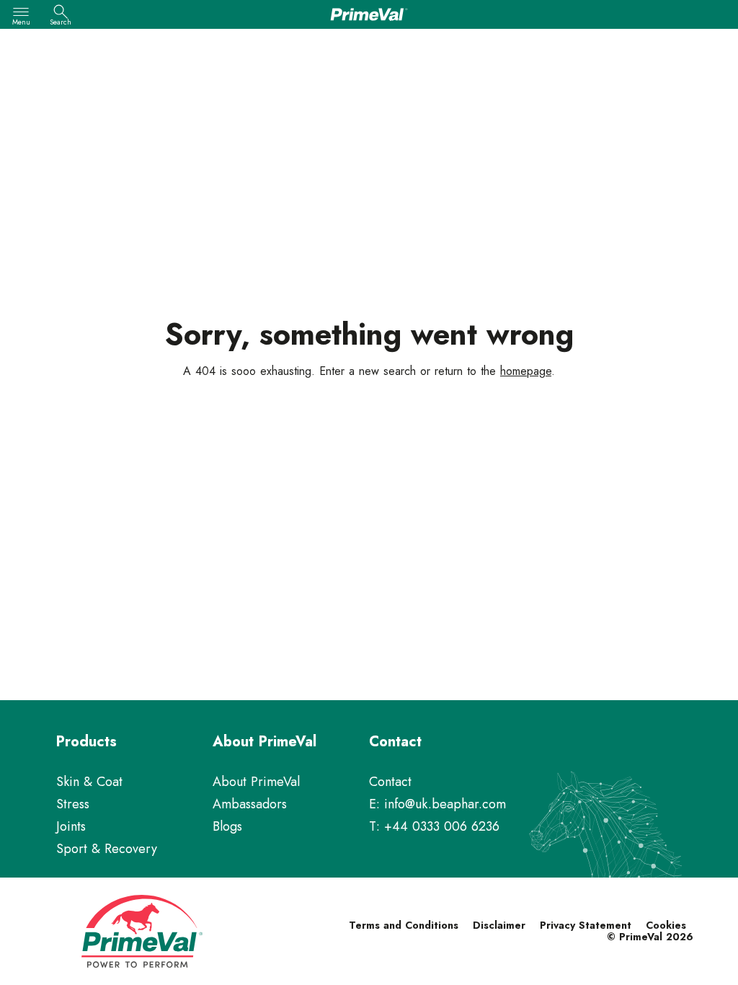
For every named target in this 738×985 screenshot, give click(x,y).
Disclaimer (499, 925)
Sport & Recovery (106, 848)
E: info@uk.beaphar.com (437, 804)
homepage (525, 371)
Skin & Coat (89, 781)
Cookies (666, 925)
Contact (390, 781)
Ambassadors (250, 804)
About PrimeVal (256, 781)
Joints (71, 826)
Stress (72, 804)
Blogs (227, 826)
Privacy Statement (585, 925)
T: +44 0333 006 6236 (434, 826)
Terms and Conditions (403, 925)
